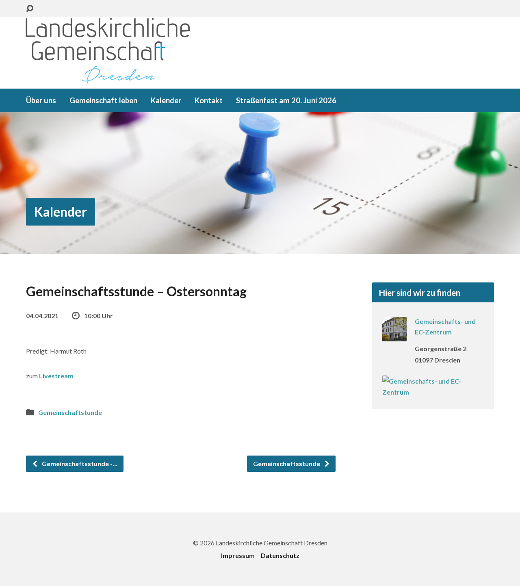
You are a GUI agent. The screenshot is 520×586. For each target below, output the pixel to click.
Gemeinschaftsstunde (287, 463)
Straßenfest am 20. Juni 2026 (286, 100)
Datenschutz (280, 555)
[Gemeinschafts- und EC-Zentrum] (394, 336)
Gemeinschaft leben (103, 100)
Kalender (166, 100)
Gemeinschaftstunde (70, 412)
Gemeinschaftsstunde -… (79, 463)
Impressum (238, 555)
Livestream (56, 376)
